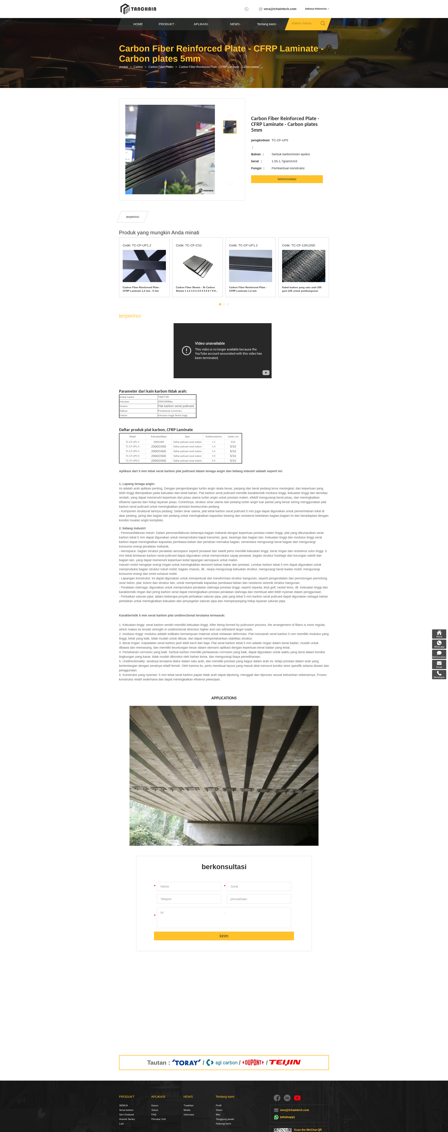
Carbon (138, 66)
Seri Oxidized (126, 1114)
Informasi (189, 1114)
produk (123, 66)
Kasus (154, 1105)
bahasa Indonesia (316, 8)
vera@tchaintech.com (280, 9)
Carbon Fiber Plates (160, 66)
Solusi (154, 1110)
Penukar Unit (158, 1119)
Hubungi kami (223, 1123)
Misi (218, 1114)
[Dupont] (253, 1062)
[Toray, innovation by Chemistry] (186, 1062)
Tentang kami (266, 24)
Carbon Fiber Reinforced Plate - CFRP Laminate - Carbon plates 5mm (222, 66)
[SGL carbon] (221, 1062)
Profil (218, 1105)
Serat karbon (123, 1110)
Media (187, 1110)
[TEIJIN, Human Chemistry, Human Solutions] (285, 1062)
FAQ (153, 1114)
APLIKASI (201, 24)
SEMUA (123, 1105)
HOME (138, 24)
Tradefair (189, 1105)
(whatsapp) (287, 1117)
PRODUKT (166, 24)
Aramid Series (127, 1119)
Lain (121, 1123)
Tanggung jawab (225, 1119)
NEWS (235, 24)
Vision (219, 1110)
